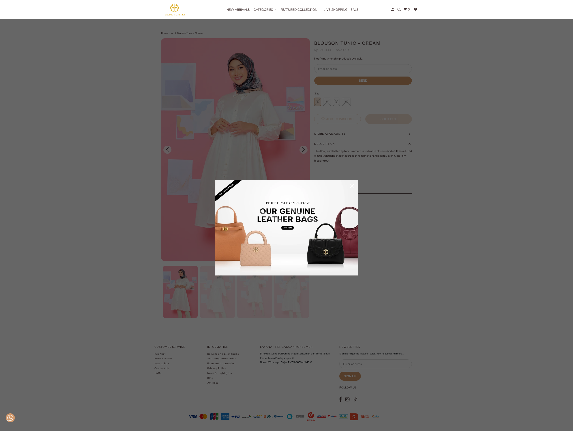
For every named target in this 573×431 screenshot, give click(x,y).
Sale (355, 10)
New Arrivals (238, 10)
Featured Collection (298, 10)
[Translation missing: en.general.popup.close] (352, 186)
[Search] (399, 9)
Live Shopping (336, 10)
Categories (263, 10)
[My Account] (393, 9)
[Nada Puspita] (174, 9)
